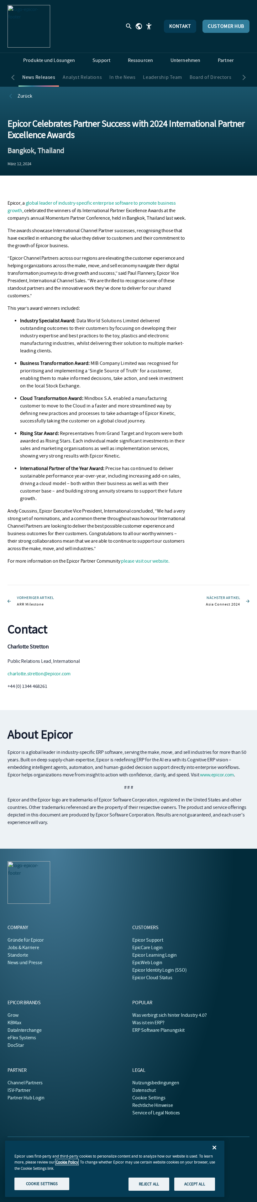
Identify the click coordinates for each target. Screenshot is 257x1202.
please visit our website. (145, 561)
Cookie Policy (67, 1162)
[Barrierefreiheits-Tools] (149, 26)
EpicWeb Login (147, 962)
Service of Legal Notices (156, 1113)
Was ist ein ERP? (148, 1023)
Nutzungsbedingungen (155, 1083)
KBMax (14, 1023)
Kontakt (180, 26)
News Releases (38, 77)
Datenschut (144, 1090)
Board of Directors (210, 77)
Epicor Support (147, 940)
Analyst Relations (82, 77)
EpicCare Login (147, 947)
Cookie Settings (149, 1098)
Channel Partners (25, 1083)
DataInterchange (24, 1030)
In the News (122, 77)
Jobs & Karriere (23, 947)
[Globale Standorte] (139, 26)
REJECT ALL (149, 1184)
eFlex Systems (22, 1038)
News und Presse (25, 962)
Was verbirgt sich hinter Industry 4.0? (169, 1015)
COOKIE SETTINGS (42, 1183)
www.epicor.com (217, 775)
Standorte (18, 955)
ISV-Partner (19, 1090)
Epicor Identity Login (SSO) (159, 970)
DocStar (16, 1045)
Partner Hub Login (26, 1098)
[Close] (214, 1147)
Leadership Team (162, 77)
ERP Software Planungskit (158, 1030)
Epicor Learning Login (154, 955)
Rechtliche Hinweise (152, 1105)
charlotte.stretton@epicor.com (39, 674)
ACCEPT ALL (194, 1184)
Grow (13, 1015)
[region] (114, 1169)
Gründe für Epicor (26, 940)
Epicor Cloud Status (152, 977)
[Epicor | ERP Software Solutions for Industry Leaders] (29, 26)
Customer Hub (226, 26)
